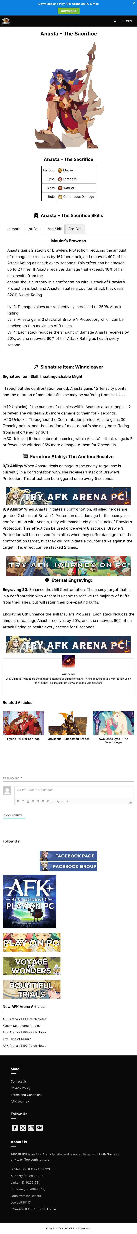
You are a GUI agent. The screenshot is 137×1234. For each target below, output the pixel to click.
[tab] (13, 229)
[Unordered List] (42, 801)
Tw (54, 1209)
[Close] (134, 3)
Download (68, 11)
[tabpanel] (68, 293)
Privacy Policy (20, 1088)
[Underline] (28, 801)
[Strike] (33, 801)
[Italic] (23, 801)
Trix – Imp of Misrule (17, 1039)
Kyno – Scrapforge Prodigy (21, 1025)
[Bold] (18, 801)
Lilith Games (108, 1154)
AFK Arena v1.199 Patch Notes (24, 1019)
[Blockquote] (47, 801)
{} (62, 801)
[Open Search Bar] (115, 21)
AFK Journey (20, 1101)
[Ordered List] (37, 801)
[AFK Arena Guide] (6, 21)
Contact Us (19, 1081)
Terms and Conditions (26, 1095)
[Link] (57, 801)
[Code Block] (52, 801)
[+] (68, 801)
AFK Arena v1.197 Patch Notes (24, 1045)
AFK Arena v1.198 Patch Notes (24, 1032)
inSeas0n (17, 1209)
